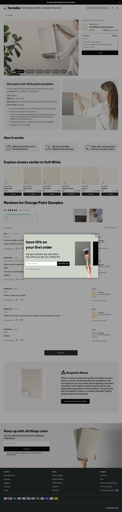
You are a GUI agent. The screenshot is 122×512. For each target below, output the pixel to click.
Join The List (63, 263)
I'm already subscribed (33, 269)
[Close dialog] (96, 236)
